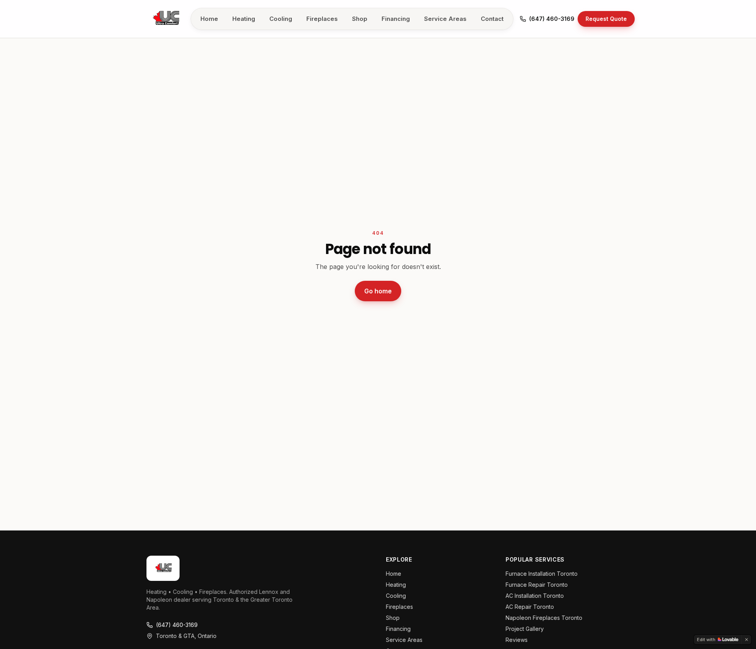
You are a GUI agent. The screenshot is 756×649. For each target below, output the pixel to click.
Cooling (280, 18)
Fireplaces (322, 18)
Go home (378, 291)
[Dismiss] (746, 639)
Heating (243, 18)
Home (209, 18)
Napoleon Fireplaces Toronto (544, 617)
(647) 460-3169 (551, 18)
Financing (396, 18)
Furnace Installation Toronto (542, 573)
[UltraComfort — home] (165, 19)
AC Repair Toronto (530, 606)
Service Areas (445, 18)
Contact (492, 18)
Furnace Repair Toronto (537, 584)
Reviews (517, 639)
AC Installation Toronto (535, 595)
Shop (359, 18)
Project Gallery (525, 628)
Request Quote (606, 18)
